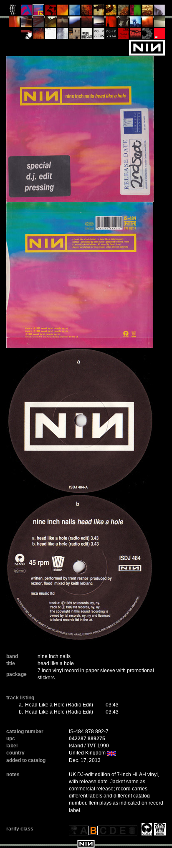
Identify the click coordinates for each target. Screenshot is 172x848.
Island (76, 746)
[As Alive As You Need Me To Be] (123, 35)
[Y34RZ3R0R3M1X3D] (148, 24)
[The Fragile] (14, 24)
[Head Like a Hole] (39, 12)
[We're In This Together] (26, 24)
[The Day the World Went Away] (160, 12)
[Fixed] (75, 12)
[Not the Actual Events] (51, 35)
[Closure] (148, 12)
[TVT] (159, 829)
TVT (91, 746)
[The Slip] (26, 35)
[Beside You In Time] (111, 24)
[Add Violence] (75, 35)
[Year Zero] (135, 24)
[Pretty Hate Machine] (26, 12)
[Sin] (51, 12)
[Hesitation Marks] (39, 35)
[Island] (145, 829)
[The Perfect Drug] (135, 12)
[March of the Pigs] (87, 12)
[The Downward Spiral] (99, 12)
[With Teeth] (75, 24)
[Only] (87, 24)
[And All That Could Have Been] (51, 24)
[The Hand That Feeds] (63, 24)
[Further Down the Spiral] (123, 12)
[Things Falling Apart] (39, 24)
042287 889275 (87, 739)
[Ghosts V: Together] (99, 35)
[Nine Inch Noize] (160, 35)
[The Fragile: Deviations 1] (63, 35)
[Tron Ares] (135, 35)
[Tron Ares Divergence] (148, 35)
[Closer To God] (111, 12)
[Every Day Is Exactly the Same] (99, 24)
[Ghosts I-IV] (160, 24)
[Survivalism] (123, 24)
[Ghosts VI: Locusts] (111, 35)
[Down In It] (14, 12)
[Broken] (63, 12)
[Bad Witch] (87, 35)
